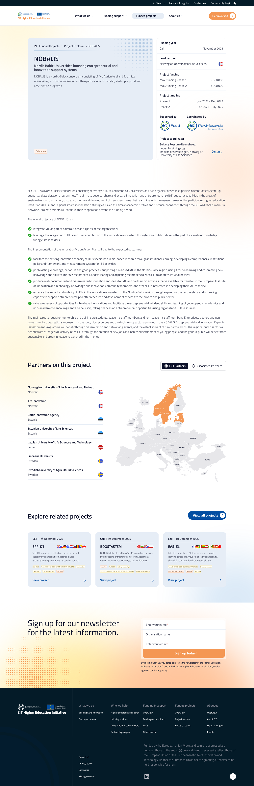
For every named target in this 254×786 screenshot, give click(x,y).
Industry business (120, 719)
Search (160, 3)
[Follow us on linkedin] (147, 776)
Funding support (113, 15)
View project (41, 580)
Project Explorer (74, 46)
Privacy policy (85, 763)
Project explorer (182, 719)
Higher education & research (125, 712)
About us (174, 15)
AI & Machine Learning (176, 571)
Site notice (84, 770)
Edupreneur (36, 571)
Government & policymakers (125, 725)
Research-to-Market (143, 571)
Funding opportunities (154, 719)
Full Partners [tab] (177, 366)
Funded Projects (49, 46)
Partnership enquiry (120, 732)
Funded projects (146, 15)
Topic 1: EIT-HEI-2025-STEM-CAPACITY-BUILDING (57, 567)
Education (41, 151)
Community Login (221, 3)
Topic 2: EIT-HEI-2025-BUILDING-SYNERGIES (183, 567)
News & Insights (179, 3)
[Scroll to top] (233, 776)
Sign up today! (186, 653)
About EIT (212, 719)
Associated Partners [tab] (209, 366)
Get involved (220, 16)
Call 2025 (36, 567)
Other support (150, 732)
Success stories (183, 725)
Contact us (199, 3)
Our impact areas (87, 719)
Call (35, 539)
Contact (216, 152)
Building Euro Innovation (91, 712)
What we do (82, 15)
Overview (148, 712)
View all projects (205, 515)
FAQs (145, 725)
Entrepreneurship (48, 571)
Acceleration (81, 567)
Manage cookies (87, 776)
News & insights (215, 725)
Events (210, 732)
